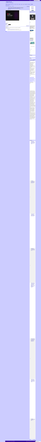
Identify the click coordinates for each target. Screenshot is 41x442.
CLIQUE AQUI (31, 40)
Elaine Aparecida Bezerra (13, 8)
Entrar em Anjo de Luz (8, 28)
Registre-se (30, 0)
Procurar (40, 0)
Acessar (32, 0)
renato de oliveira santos (12, 29)
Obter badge (34, 59)
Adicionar (28, 6)
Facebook (7, 24)
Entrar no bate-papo (37, 441)
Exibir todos (34, 439)
